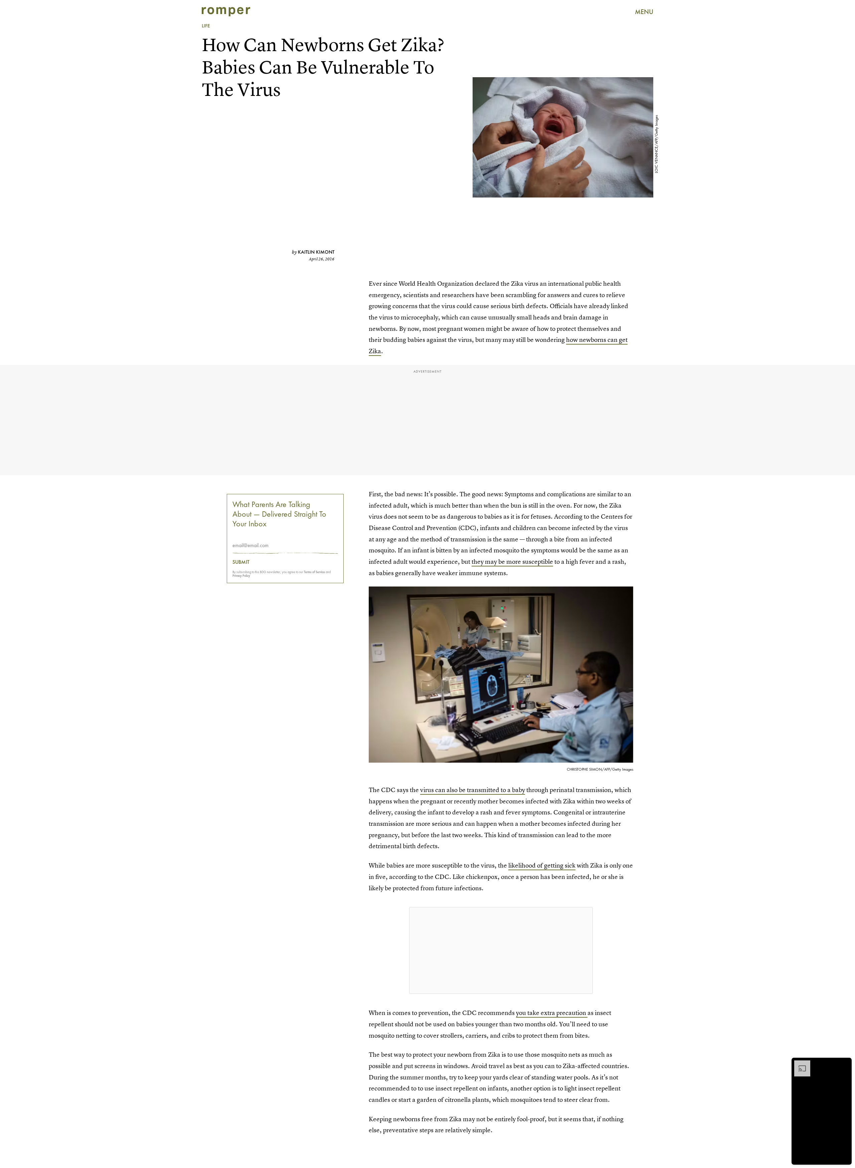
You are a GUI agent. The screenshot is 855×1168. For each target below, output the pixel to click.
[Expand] (799, 1064)
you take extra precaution (551, 1013)
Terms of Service (314, 572)
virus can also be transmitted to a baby (472, 790)
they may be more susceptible (512, 561)
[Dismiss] (844, 1064)
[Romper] (226, 12)
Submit (240, 562)
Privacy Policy (241, 575)
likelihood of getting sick (541, 865)
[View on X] (501, 950)
